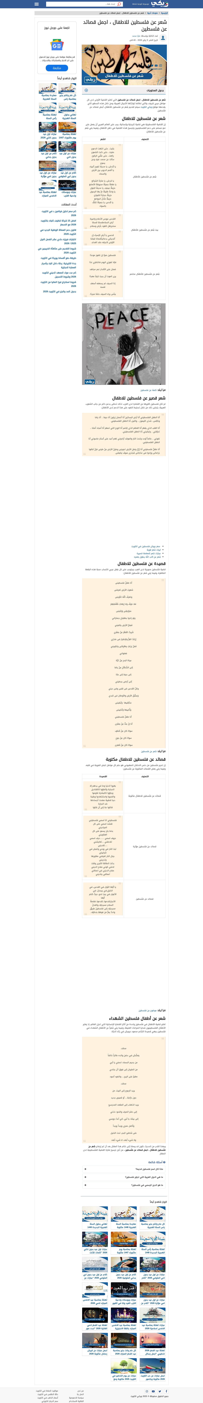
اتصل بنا (80, 1394)
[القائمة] (37, 4)
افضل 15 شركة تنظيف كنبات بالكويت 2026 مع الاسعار (58, 223)
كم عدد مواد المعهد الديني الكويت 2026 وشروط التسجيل (59, 275)
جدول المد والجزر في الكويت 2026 (59, 292)
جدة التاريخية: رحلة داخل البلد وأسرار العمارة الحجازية (59, 266)
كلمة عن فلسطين (148, 390)
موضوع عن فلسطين (148, 1010)
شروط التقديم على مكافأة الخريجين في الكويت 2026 (57, 251)
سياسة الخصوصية (76, 1398)
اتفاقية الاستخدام (76, 1401)
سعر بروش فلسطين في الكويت (145, 546)
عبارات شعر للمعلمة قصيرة (149, 553)
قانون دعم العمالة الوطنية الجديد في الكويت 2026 (58, 232)
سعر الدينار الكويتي (50, 1401)
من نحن (80, 1391)
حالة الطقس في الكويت (48, 1394)
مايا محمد (136, 36)
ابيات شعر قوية (154, 550)
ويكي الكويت (146, 107)
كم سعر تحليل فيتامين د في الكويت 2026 (59, 213)
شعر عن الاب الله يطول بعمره (147, 557)
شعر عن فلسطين (149, 751)
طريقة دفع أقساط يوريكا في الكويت (58, 258)
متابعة (57, 68)
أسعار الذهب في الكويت (47, 1398)
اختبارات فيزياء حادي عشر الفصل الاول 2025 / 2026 (58, 242)
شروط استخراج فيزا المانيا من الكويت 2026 (58, 284)
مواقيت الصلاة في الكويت (47, 1391)
